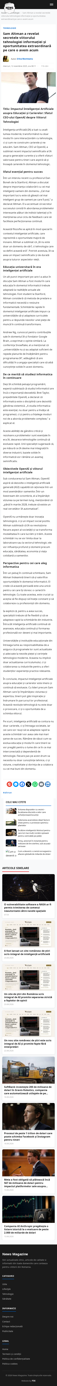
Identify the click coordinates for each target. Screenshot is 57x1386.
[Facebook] (22, 784)
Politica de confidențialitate (16, 1358)
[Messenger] (16, 784)
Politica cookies (10, 1363)
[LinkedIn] (47, 784)
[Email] (41, 784)
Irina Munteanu (25, 58)
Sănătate (6, 1298)
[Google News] (9, 784)
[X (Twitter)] (28, 784)
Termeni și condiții (11, 1354)
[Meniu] (51, 4)
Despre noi (7, 1316)
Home (5, 1349)
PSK (34, 1380)
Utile (4, 1284)
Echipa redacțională (12, 1326)
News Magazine (15, 1254)
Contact (6, 1321)
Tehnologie (9, 28)
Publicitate (7, 1331)
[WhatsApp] (35, 784)
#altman (7, 792)
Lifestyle (6, 1289)
